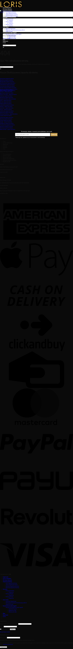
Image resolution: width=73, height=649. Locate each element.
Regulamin (5, 41)
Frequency (11, 20)
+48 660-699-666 (4, 185)
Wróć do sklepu (6, 38)
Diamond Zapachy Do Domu (12, 16)
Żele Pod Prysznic (12, 35)
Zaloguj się (12, 629)
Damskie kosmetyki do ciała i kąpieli (13, 34)
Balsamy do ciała (12, 38)
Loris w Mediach (7, 7)
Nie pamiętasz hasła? (5, 632)
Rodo (4, 149)
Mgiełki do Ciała (12, 37)
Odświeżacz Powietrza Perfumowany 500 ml (15, 30)
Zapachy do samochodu (8, 158)
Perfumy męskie (7, 155)
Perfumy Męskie (9, 21)
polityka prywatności (8, 644)
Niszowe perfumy (7, 157)
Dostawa (5, 146)
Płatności (5, 147)
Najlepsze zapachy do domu (9, 160)
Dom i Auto (5, 27)
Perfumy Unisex (9, 24)
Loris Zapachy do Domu (11, 12)
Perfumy (5, 17)
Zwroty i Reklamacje (7, 143)
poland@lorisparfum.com (6, 169)
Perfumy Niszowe (7, 9)
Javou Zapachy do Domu (11, 13)
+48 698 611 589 (3, 193)
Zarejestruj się (3, 647)
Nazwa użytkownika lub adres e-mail (9, 624)
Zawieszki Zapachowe (10, 28)
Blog (4, 39)
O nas (4, 42)
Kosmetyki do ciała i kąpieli (9, 32)
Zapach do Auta (9, 31)
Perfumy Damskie (9, 19)
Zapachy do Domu (7, 10)
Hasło (1, 626)
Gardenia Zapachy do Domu (12, 15)
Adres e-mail (3, 637)
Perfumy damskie (7, 154)
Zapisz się (54, 134)
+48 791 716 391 (3, 172)
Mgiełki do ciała (6, 161)
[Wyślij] (3, 18)
